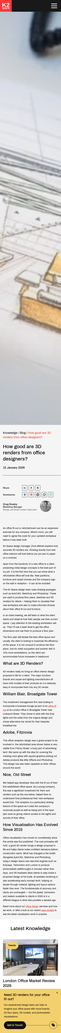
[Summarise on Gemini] (24, 494)
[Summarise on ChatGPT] (37, 494)
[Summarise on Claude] (31, 494)
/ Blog (22, 432)
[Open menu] (54, 6)
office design (32, 906)
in (25, 488)
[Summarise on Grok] (44, 494)
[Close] (57, 993)
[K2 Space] (6, 6)
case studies (47, 910)
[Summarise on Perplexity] (50, 494)
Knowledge (10, 432)
